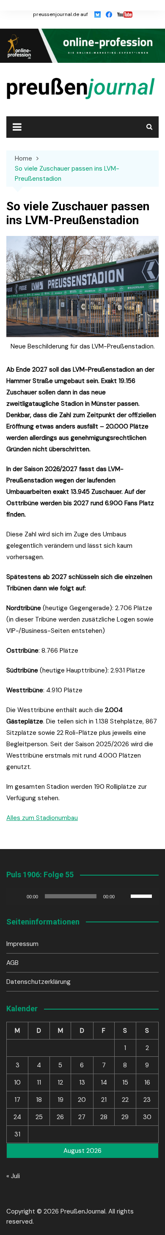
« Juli (13, 1176)
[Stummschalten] (124, 896)
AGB (12, 963)
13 (82, 1082)
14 (104, 1082)
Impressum (22, 944)
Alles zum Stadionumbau (42, 818)
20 (82, 1100)
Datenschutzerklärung (38, 982)
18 (39, 1100)
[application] (82, 896)
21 (104, 1100)
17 (17, 1100)
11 (39, 1082)
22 (125, 1100)
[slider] (142, 895)
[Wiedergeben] (17, 896)
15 (125, 1082)
